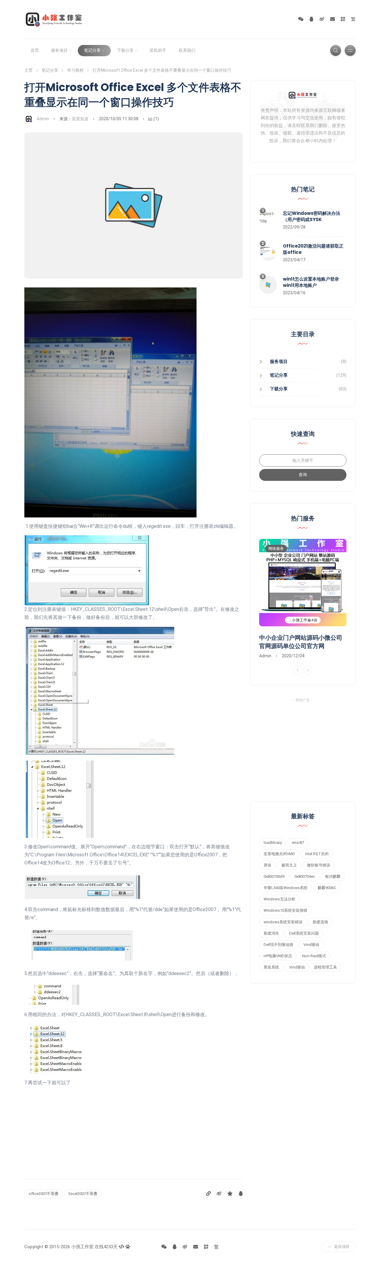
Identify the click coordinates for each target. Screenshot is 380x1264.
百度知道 (80, 118)
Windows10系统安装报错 (285, 910)
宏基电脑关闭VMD (279, 854)
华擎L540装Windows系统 (286, 888)
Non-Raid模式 (314, 956)
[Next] (307, 670)
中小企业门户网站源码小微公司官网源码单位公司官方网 (300, 641)
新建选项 (320, 922)
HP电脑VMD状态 (278, 956)
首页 (35, 50)
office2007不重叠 (43, 1193)
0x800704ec (304, 876)
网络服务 (276, 548)
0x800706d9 (274, 876)
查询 (303, 474)
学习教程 (75, 70)
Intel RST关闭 (317, 854)
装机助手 (158, 50)
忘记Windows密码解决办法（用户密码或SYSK (311, 216)
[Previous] (297, 670)
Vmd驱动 (311, 944)
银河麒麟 (333, 876)
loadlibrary (273, 842)
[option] (302, 599)
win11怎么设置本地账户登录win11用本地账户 (311, 282)
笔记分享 (92, 50)
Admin (43, 118)
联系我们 (187, 50)
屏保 (267, 865)
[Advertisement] (133, 1128)
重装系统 (271, 967)
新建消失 (271, 933)
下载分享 (125, 50)
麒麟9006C (327, 888)
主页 (28, 70)
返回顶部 (341, 1246)
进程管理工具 (325, 967)
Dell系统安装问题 (304, 933)
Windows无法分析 (279, 899)
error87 (298, 842)
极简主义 (289, 865)
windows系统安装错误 (283, 922)
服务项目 (59, 50)
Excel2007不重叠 (83, 1193)
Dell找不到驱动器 (278, 944)
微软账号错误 (318, 865)
